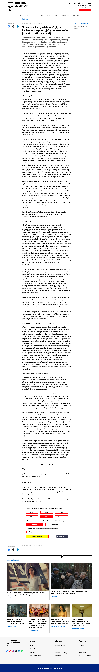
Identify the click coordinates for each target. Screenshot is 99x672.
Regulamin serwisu (60, 645)
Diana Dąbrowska (34, 630)
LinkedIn (18, 26)
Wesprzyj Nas (82, 652)
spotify (22, 651)
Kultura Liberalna (18, 6)
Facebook (9, 26)
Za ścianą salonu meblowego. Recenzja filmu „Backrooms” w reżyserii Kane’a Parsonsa (82, 622)
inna (61, 516)
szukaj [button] (77, 15)
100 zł (61, 512)
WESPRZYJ (84, 10)
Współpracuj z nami (84, 648)
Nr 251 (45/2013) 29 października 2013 (32, 23)
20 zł (46, 516)
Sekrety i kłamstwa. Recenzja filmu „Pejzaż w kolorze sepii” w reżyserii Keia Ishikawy (26, 594)
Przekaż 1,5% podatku (85, 655)
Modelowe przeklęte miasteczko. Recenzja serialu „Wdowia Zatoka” (15, 621)
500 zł (31, 512)
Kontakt (32, 648)
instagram (13, 651)
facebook (7, 651)
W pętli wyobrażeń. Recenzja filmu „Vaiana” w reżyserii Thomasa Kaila (60, 621)
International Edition (35, 655)
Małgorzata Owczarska (58, 626)
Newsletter (33, 652)
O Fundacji (33, 659)
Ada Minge (54, 596)
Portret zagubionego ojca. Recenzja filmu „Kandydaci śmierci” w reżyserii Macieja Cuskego (69, 592)
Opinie (55, 15)
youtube (10, 651)
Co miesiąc (34, 524)
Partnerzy (81, 645)
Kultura (35, 15)
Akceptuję (34, 532)
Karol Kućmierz (11, 626)
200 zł (46, 512)
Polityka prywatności (60, 648)
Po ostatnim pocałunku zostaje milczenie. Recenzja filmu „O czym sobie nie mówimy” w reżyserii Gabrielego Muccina (38, 623)
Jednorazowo (54, 524)
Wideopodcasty (45, 15)
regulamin (37, 532)
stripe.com (62, 536)
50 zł (31, 516)
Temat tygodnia (24, 15)
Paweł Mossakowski (13, 598)
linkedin (19, 651)
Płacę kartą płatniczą (37, 536)
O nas (31, 645)
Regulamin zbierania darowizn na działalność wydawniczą (61, 654)
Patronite (81, 659)
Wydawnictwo (65, 15)
